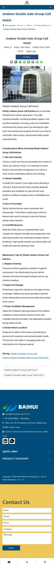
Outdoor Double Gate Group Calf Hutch (23, 375)
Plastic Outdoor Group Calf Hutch (20, 370)
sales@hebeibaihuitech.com (17, 414)
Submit (11, 548)
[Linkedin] (5, 441)
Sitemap (20, 480)
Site (34, 51)
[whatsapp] (12, 441)
